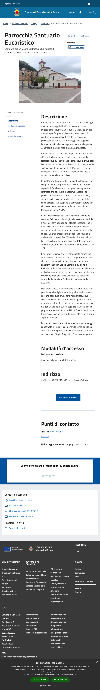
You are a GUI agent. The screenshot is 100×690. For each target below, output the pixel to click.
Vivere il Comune (20, 23)
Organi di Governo (10, 569)
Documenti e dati (9, 594)
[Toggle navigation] (5, 12)
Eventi (78, 588)
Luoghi (34, 23)
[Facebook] (79, 12)
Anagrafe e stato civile (36, 571)
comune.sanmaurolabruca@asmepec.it (19, 656)
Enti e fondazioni (9, 580)
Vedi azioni (85, 35)
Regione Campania (12, 3)
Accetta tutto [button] (39, 680)
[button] (50, 685)
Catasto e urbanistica (35, 585)
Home (5, 23)
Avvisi (77, 576)
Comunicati (80, 572)
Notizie (78, 569)
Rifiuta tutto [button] (60, 680)
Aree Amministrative (11, 572)
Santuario (45, 23)
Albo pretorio (57, 629)
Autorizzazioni (57, 601)
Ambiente (55, 590)
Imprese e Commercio (36, 582)
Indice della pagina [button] (15, 112)
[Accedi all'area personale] (88, 3)
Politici (5, 583)
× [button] (97, 662)
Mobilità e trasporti (35, 589)
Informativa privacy (59, 636)
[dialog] (50, 674)
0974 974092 (56, 431)
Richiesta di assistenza (36, 632)
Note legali (55, 639)
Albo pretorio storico (60, 632)
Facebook (45, 436)
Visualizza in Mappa (68, 397)
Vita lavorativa (32, 578)
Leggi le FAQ (31, 629)
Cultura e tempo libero (36, 574)
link (75, 674)
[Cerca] (94, 12)
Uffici (4, 576)
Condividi (72, 35)
